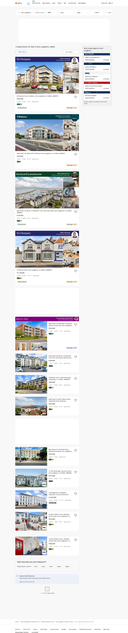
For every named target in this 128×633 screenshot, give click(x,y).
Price (62, 13)
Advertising (97, 629)
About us (17, 629)
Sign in (110, 3)
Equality (64, 629)
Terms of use (26, 629)
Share (59, 3)
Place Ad (104, 3)
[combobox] (36, 13)
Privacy (35, 629)
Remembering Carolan (85, 629)
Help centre (106, 629)
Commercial (72, 3)
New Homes (46, 3)
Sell (65, 3)
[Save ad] (75, 97)
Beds (78, 13)
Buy (28, 3)
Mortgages (82, 3)
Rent (53, 3)
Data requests (72, 629)
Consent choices (54, 629)
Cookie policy (43, 629)
